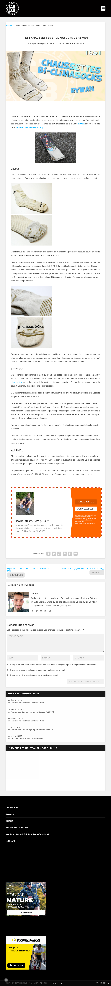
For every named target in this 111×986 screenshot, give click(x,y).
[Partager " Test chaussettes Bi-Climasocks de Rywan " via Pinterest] (64, 553)
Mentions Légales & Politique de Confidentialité (27, 834)
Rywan (81, 124)
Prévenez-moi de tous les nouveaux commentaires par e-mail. (37, 670)
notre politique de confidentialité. (83, 520)
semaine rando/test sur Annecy (29, 127)
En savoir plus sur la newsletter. (85, 523)
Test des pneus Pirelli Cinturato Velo (27, 703)
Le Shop (9, 841)
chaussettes (16, 382)
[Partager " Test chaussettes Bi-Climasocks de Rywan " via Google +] (59, 553)
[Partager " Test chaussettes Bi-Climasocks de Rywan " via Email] (75, 553)
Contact (9, 821)
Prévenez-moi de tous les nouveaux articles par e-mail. (34, 675)
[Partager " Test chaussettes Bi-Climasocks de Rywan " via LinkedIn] (70, 553)
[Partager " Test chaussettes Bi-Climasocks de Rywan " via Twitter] (54, 553)
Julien (39, 43)
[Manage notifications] (6, 980)
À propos (10, 814)
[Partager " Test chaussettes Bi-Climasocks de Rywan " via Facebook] (48, 553)
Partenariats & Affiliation (17, 828)
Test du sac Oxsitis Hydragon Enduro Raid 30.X (32, 712)
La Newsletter (12, 807)
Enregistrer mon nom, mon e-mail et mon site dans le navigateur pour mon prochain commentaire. (53, 664)
